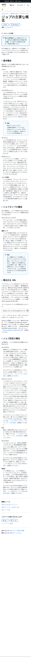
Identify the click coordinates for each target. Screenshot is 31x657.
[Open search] (28, 5)
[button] (7, 33)
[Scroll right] (24, 5)
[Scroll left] (9, 5)
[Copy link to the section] (2, 60)
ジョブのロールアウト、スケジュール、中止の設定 (15, 374)
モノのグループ (11, 145)
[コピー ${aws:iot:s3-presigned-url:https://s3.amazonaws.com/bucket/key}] (28, 311)
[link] (24, 13)
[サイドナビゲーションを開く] (2, 9)
